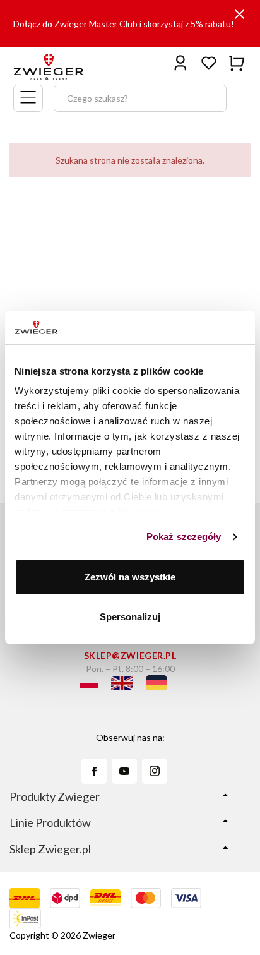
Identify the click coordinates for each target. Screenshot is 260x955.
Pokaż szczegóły (184, 536)
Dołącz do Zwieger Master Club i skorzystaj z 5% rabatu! (123, 23)
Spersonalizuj (130, 616)
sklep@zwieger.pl (130, 655)
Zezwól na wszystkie (130, 577)
